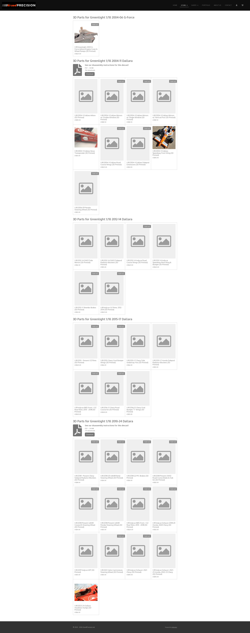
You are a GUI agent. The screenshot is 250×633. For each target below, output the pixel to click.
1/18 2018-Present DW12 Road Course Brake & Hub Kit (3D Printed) (163, 478)
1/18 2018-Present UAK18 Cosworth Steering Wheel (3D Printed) (85, 525)
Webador (174, 627)
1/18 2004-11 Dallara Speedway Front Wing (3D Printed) (163, 153)
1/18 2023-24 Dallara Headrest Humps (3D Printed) (83, 608)
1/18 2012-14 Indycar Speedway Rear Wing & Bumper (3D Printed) (162, 262)
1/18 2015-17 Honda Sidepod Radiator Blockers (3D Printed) (164, 362)
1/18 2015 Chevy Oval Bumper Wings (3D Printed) (111, 361)
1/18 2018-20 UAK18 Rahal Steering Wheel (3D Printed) (111, 477)
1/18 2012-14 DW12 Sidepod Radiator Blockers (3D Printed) (111, 262)
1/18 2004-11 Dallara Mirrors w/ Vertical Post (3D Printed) (164, 116)
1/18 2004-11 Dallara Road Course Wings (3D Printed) (111, 164)
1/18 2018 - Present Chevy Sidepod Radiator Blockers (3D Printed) (85, 478)
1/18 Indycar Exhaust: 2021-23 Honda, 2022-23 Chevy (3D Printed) (163, 572)
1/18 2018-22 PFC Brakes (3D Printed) (138, 477)
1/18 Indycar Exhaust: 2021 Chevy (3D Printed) (137, 571)
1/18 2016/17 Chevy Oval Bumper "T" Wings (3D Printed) (136, 410)
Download (89, 74)
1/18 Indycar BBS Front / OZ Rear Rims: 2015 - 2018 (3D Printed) (85, 410)
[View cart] (242, 5)
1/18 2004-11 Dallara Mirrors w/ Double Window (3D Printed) (111, 117)
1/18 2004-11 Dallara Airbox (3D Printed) (85, 116)
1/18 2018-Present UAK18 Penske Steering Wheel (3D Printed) (111, 525)
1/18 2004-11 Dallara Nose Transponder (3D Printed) (85, 152)
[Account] (236, 5)
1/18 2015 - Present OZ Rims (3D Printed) (85, 361)
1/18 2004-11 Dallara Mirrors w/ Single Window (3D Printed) (137, 117)
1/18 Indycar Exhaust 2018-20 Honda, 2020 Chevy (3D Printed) (164, 525)
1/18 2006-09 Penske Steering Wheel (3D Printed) (86, 209)
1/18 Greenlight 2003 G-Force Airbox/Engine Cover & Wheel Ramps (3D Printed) (86, 49)
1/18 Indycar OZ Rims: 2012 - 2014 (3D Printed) (111, 309)
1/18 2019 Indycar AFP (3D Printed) (84, 571)
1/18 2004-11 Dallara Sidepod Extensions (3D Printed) (138, 164)
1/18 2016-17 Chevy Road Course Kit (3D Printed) (109, 409)
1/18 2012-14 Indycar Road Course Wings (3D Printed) (137, 261)
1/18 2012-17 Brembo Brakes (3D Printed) (85, 309)
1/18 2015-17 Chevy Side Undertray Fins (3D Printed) (137, 361)
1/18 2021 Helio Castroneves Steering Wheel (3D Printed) (111, 571)
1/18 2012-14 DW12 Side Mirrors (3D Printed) (84, 261)
